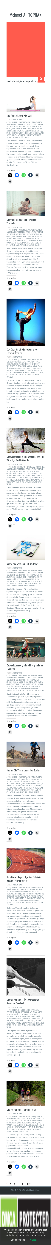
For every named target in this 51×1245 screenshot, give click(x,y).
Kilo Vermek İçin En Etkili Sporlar (21, 1109)
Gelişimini (16, 894)
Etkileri (19, 779)
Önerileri (34, 370)
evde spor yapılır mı (22, 126)
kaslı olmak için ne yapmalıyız (32, 129)
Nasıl (41, 131)
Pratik (27, 478)
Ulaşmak (40, 902)
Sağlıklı (9, 241)
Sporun (24, 792)
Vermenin (32, 586)
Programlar (19, 686)
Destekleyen (37, 887)
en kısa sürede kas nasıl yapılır (22, 362)
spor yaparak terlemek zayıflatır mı (26, 135)
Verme (24, 245)
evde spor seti (11, 126)
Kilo (38, 131)
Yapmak (9, 1027)
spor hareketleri (30, 133)
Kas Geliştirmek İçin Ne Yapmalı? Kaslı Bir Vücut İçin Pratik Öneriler (25, 458)
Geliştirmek (10, 473)
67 (23, 1184)
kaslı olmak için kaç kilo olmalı (33, 473)
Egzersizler (10, 1012)
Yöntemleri (35, 245)
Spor (22, 133)
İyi (17, 682)
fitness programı (33, 126)
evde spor (40, 124)
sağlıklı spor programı (14, 133)
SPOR (20, 120)
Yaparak (26, 137)
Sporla (26, 586)
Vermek (27, 1131)
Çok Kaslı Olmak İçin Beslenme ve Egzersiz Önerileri (22, 351)
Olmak (29, 370)
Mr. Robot (16, 120)
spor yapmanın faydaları (14, 245)
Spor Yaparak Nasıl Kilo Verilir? (21, 115)
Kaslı (28, 366)
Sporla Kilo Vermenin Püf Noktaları (22, 564)
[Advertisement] (25, 49)
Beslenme (15, 360)
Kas (18, 473)
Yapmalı (9, 484)
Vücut (39, 482)
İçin (25, 366)
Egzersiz (9, 362)
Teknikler (41, 691)
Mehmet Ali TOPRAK (25, 15)
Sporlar (21, 1131)
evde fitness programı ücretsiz (27, 124)
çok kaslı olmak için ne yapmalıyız (22, 122)
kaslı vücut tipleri (30, 131)
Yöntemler (10, 904)
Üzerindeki (31, 792)
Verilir (21, 137)
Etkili (18, 1118)
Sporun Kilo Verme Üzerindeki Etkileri (23, 770)
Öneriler (21, 478)
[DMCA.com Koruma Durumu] (25, 1220)
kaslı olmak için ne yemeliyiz (15, 131)
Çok (19, 360)
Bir (12, 467)
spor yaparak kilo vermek (35, 373)
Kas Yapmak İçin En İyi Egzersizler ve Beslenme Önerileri (23, 1001)
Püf (14, 581)
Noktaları (10, 581)
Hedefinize (22, 894)
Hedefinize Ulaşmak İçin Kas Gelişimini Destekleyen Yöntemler (24, 878)
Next (29, 1184)
